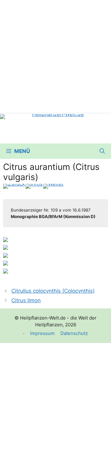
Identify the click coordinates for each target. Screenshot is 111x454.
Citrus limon (26, 300)
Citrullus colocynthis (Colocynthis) (53, 291)
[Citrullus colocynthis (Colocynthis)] (14, 186)
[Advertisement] (55, 55)
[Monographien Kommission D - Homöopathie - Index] (34, 186)
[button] (102, 151)
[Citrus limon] (53, 186)
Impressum (42, 333)
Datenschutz (74, 333)
